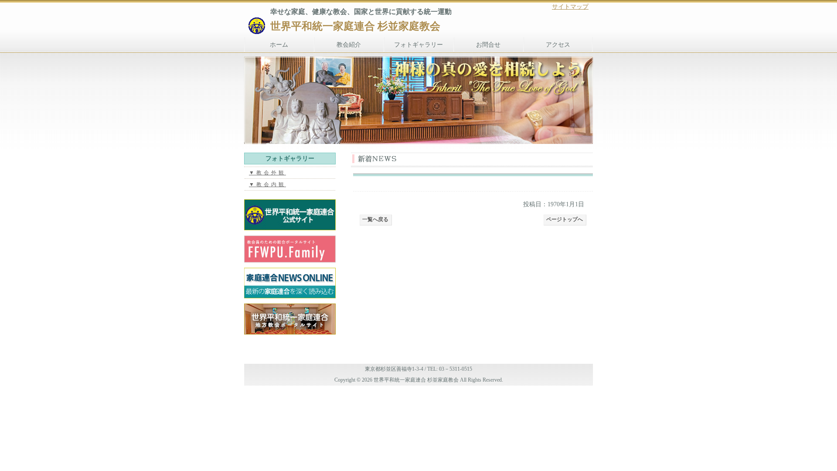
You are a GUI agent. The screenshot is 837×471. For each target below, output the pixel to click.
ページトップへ (564, 219)
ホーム (279, 44)
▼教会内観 (267, 184)
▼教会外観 (267, 173)
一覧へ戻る (375, 219)
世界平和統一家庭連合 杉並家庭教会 (355, 26)
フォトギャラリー (418, 44)
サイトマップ (570, 6)
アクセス (558, 44)
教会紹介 (349, 44)
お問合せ (488, 44)
